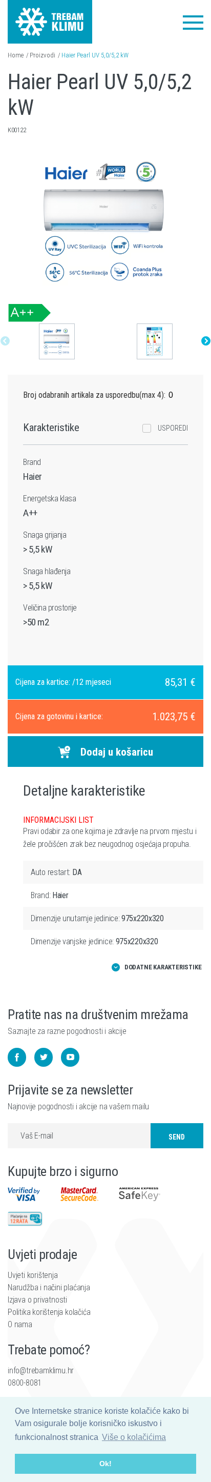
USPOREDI (173, 428)
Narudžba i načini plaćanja (49, 1287)
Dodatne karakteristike (163, 967)
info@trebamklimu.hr (41, 1370)
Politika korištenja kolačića (49, 1312)
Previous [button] (5, 341)
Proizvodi (42, 55)
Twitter (43, 1057)
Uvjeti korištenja (33, 1275)
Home (16, 55)
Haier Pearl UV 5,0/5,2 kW (95, 55)
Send (176, 1137)
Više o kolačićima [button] (134, 1437)
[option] (57, 341)
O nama (20, 1324)
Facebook (17, 1057)
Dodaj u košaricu (116, 752)
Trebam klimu (50, 15)
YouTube (70, 1057)
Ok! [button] (105, 1463)
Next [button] (206, 341)
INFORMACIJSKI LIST (58, 820)
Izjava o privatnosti (37, 1300)
